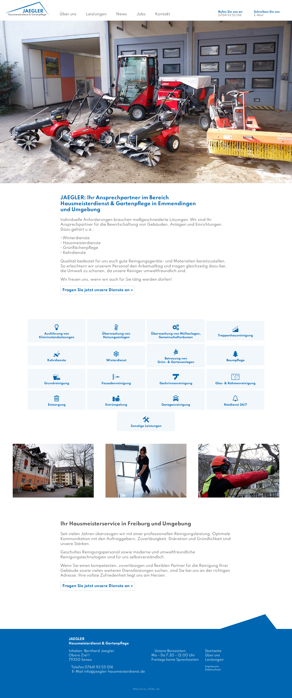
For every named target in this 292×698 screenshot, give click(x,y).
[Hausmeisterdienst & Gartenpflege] (53, 470)
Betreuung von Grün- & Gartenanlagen (176, 360)
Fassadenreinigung (116, 383)
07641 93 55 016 (230, 13)
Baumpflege (235, 360)
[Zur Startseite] (27, 9)
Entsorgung (57, 404)
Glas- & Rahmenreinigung (235, 383)
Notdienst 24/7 (235, 404)
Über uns (68, 14)
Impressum (212, 666)
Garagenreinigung (175, 404)
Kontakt (162, 14)
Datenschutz (213, 669)
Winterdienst (116, 360)
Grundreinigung (56, 383)
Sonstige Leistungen (146, 426)
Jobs (141, 14)
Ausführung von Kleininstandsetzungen (56, 335)
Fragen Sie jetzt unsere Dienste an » (97, 290)
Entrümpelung (116, 404)
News (121, 14)
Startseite (213, 651)
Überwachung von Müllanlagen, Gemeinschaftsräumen (176, 335)
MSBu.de (154, 689)
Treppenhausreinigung (235, 335)
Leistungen (96, 14)
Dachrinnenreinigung (176, 383)
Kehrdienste (56, 360)
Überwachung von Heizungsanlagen (116, 335)
